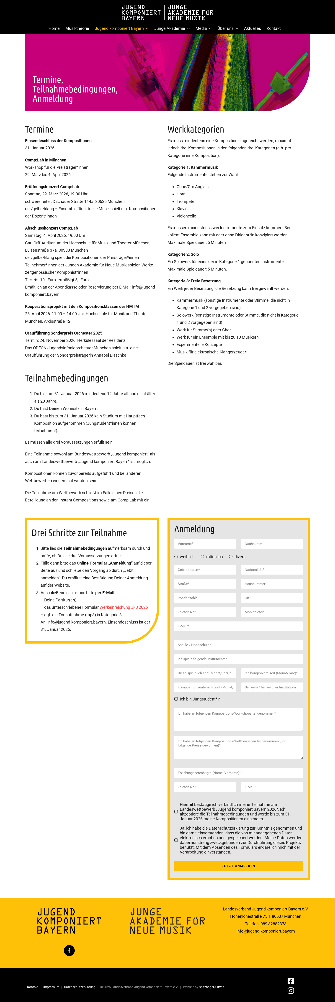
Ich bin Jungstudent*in (200, 699)
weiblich (187, 556)
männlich (214, 556)
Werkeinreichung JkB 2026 (124, 607)
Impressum (51, 987)
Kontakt (33, 987)
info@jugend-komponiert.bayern (266, 931)
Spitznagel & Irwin (211, 987)
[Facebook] (69, 950)
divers (239, 556)
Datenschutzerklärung (79, 987)
